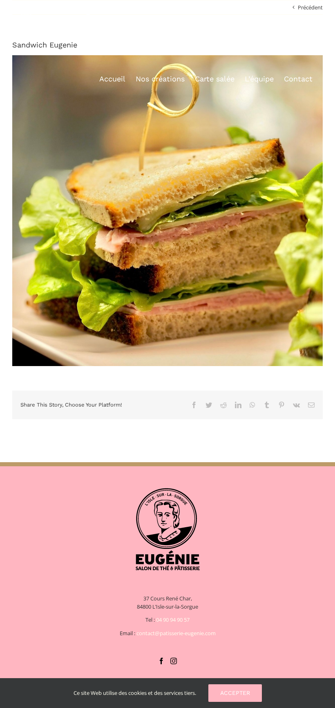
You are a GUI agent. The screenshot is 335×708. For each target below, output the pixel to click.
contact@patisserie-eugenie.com (176, 633)
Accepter (235, 693)
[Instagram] (173, 661)
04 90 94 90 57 (173, 619)
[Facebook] (161, 661)
